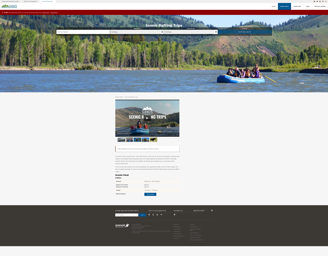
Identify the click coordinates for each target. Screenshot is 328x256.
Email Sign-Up (193, 226)
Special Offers (320, 6)
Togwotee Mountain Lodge (10, 1)
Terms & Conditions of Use (196, 239)
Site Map (192, 224)
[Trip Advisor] (161, 215)
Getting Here (177, 231)
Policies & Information (195, 237)
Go (143, 215)
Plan (273, 6)
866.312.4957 (199, 211)
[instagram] (157, 215)
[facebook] (149, 215)
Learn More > (46, 12)
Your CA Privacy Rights (195, 235)
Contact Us (178, 211)
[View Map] (174, 215)
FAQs (308, 6)
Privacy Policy (161, 231)
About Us (176, 224)
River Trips (284, 6)
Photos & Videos (177, 233)
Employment (177, 226)
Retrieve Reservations (179, 236)
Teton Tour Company (30, 1)
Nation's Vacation (194, 232)
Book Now (150, 194)
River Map (297, 6)
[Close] (2, 12)
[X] (153, 215)
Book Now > (54, 12)
